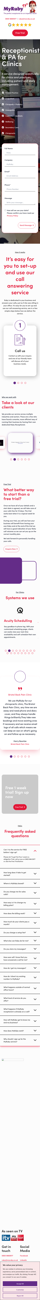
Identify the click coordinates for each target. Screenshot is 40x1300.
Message (8, 198)
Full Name (9, 148)
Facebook (24, 1255)
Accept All (20, 1284)
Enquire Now (10, 549)
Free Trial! (19, 807)
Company (8, 160)
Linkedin (23, 1260)
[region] (20, 1281)
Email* (7, 171)
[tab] (14, 383)
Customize (20, 1290)
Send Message (26, 225)
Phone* (8, 185)
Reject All (20, 1296)
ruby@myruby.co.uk (27, 18)
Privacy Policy (12, 215)
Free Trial (20, 32)
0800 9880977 (10, 18)
